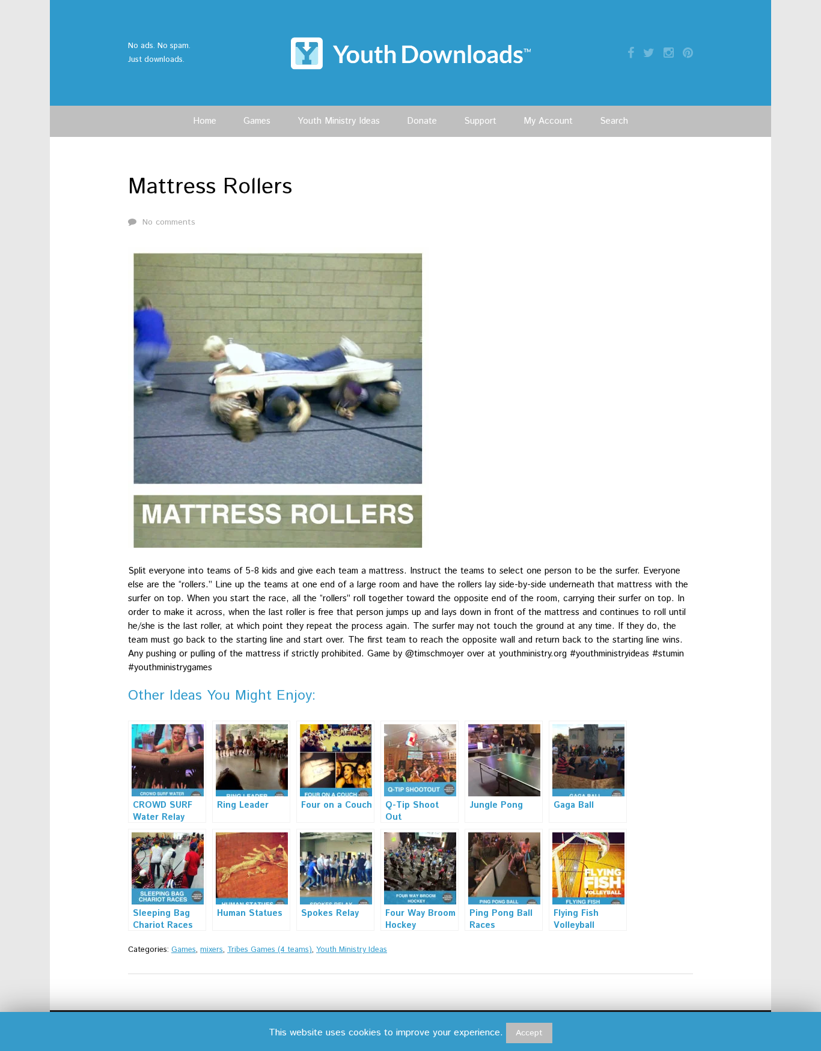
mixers (211, 950)
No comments (168, 222)
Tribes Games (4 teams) (269, 950)
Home (204, 121)
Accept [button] (529, 1033)
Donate (422, 121)
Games (256, 121)
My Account (548, 121)
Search (614, 121)
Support (480, 121)
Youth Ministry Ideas (339, 121)
